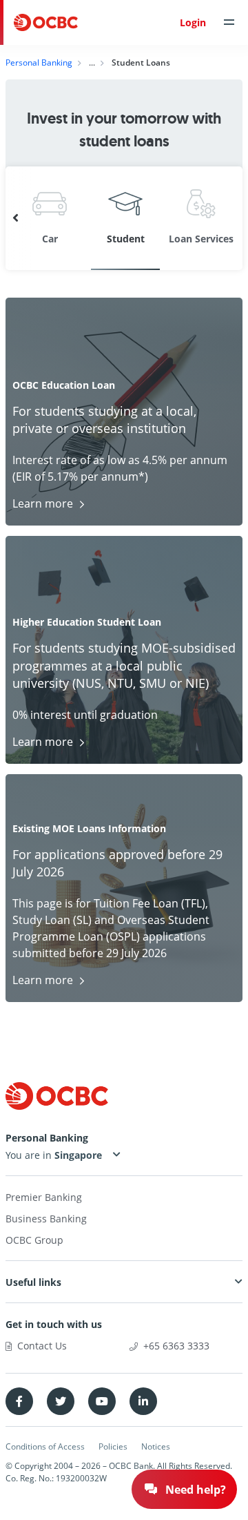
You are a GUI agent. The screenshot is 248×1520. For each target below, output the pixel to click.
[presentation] (15, 218)
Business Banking (46, 1218)
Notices (155, 1446)
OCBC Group (34, 1240)
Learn (42, 503)
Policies (113, 1446)
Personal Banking (39, 62)
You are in (30, 1155)
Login (193, 22)
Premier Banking (44, 1197)
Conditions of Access (45, 1446)
